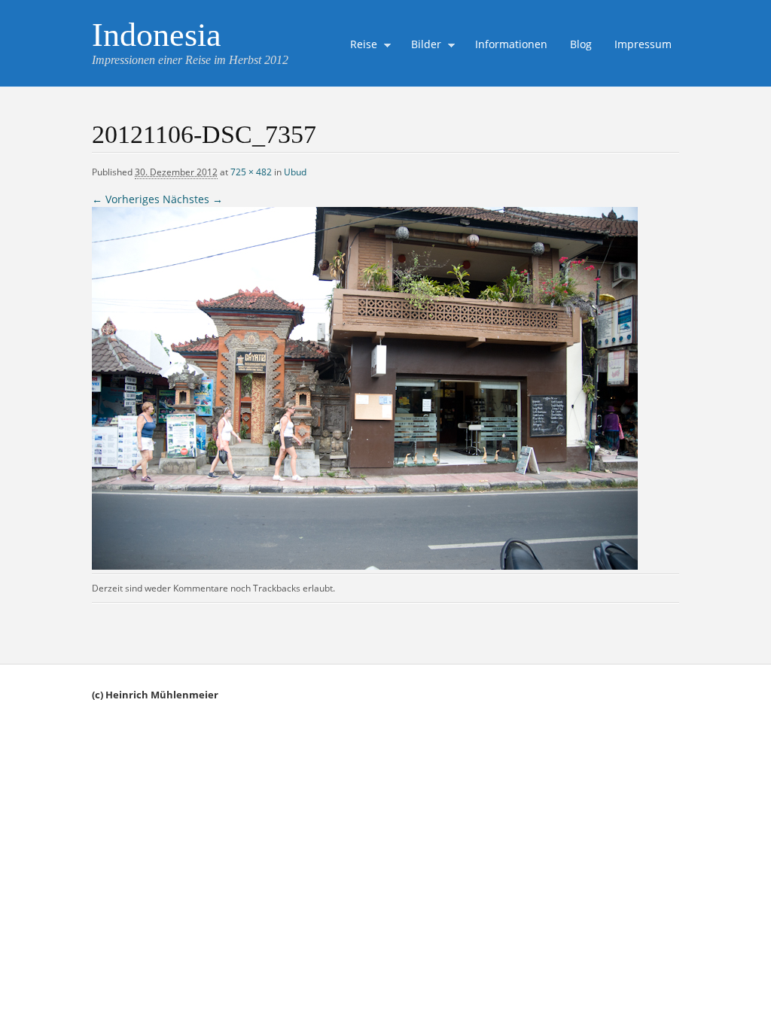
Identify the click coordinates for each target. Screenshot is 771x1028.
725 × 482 (251, 172)
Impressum (643, 44)
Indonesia (156, 35)
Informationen (511, 44)
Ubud (295, 172)
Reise (360, 46)
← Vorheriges (126, 199)
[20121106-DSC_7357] (365, 565)
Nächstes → (193, 199)
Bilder (422, 46)
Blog (581, 44)
